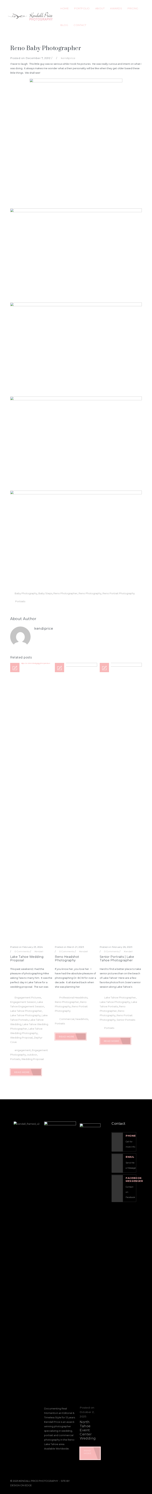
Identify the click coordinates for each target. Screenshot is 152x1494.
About (100, 8)
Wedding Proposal (21, 1037)
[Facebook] (113, 1480)
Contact (80, 25)
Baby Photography (26, 593)
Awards (116, 8)
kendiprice (68, 58)
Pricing (133, 8)
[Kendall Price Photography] (30, 16)
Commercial (66, 1019)
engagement (23, 1050)
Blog (64, 25)
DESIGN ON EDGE (21, 1485)
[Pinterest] (138, 1480)
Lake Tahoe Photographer (26, 1010)
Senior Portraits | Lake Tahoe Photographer (117, 958)
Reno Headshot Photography (67, 958)
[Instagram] (130, 1480)
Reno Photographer (65, 593)
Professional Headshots (73, 997)
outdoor (32, 1054)
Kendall (39, 951)
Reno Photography (90, 593)
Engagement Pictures (28, 997)
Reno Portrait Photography (119, 593)
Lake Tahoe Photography (25, 1015)
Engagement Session (23, 1001)
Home (64, 8)
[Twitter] (121, 1480)
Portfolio (82, 8)
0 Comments (21, 951)
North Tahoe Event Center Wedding (88, 1430)
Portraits (20, 601)
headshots (81, 1019)
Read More (22, 1072)
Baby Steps (45, 593)
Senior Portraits (126, 1019)
